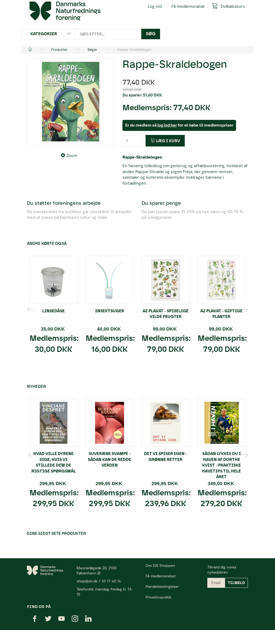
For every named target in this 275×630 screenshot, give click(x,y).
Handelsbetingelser (162, 586)
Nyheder (36, 386)
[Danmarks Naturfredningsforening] (65, 11)
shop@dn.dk (87, 581)
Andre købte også (47, 243)
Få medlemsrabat (188, 6)
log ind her (167, 125)
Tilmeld (236, 583)
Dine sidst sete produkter (56, 533)
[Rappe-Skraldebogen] (70, 101)
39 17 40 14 (111, 581)
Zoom (71, 155)
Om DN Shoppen (160, 565)
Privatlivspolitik (158, 597)
